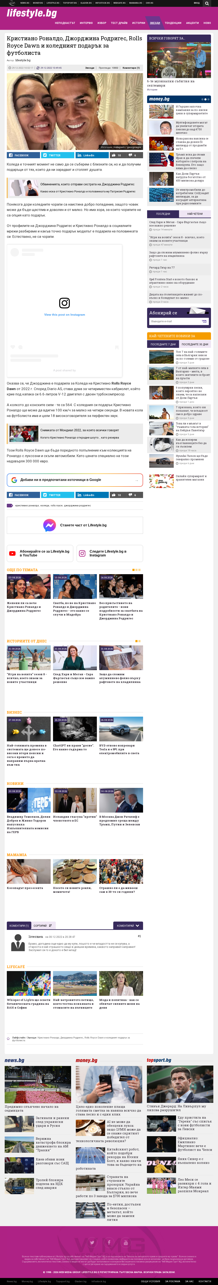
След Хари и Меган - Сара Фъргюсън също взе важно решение (74, 678)
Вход (197, 3)
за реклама (172, 1281)
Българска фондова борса (102, 2)
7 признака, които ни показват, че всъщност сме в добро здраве (192, 410)
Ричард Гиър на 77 (162, 267)
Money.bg (27, 1281)
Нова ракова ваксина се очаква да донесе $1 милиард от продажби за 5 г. (192, 143)
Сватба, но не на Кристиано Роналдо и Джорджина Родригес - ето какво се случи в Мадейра (74, 608)
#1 (139, 936)
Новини (25, 2)
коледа (44, 505)
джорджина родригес (77, 505)
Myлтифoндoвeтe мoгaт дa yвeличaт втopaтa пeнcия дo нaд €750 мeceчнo (192, 127)
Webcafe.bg (119, 2)
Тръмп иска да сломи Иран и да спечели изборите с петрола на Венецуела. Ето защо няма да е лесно (191, 161)
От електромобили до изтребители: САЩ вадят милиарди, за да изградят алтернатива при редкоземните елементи (178, 198)
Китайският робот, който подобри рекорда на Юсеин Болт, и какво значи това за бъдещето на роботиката (109, 1158)
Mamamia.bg (136, 2)
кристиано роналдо (27, 505)
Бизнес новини (38, 2)
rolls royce (57, 505)
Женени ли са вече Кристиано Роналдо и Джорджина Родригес (24, 607)
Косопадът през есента (25, 888)
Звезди (89, 68)
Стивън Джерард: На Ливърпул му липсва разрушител (176, 1108)
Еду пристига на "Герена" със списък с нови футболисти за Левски (195, 1123)
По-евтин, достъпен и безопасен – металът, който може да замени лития (124, 1211)
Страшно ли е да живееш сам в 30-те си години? (118, 890)
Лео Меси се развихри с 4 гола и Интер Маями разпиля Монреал (194, 1185)
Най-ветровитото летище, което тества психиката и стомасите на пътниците (73, 1003)
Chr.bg (150, 2)
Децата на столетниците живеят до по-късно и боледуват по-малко (176, 296)
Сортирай (40, 925)
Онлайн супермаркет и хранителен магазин (191, 477)
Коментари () (131, 68)
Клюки (53, 2)
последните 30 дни (195, 344)
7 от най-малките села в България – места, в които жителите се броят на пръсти (193, 373)
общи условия (150, 1281)
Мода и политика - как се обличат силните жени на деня (119, 1003)
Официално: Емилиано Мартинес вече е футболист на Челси (195, 1143)
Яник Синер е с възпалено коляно (193, 1160)
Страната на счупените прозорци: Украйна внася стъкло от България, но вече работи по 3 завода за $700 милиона (108, 1186)
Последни (163, 213)
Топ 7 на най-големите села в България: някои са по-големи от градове (192, 355)
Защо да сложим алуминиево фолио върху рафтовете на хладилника (120, 678)
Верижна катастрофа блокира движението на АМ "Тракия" (53, 1144)
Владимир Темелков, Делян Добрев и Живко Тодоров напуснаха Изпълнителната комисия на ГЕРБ (28, 824)
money (160, 99)
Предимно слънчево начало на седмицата (32, 1108)
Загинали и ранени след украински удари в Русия (52, 1121)
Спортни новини (70, 2)
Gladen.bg (80, 1281)
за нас (189, 1281)
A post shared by (64, 370)
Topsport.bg (63, 1281)
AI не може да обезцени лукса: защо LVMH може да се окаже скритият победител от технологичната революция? (108, 1131)
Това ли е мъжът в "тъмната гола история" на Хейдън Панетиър (192, 427)
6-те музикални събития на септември (171, 83)
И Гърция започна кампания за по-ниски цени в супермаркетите (192, 110)
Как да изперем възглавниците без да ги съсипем (191, 443)
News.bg (12, 1281)
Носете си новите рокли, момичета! (72, 890)
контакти (205, 1281)
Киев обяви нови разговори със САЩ (52, 1161)
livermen (36, 936)
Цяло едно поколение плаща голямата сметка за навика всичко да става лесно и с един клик (108, 1110)
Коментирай (126, 925)
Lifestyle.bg (44, 1281)
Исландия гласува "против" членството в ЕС (75, 818)
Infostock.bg (99, 1281)
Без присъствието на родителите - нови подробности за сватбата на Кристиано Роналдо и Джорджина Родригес (121, 610)
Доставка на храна (86, 2)
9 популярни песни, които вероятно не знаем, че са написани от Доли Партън (191, 392)
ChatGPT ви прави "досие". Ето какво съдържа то (73, 747)
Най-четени (195, 213)
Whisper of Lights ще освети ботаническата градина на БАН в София (28, 1003)
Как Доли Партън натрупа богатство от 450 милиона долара (191, 177)
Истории (152, 89)
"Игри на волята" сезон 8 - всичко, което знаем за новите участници (27, 678)
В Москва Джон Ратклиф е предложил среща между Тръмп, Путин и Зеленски (119, 820)
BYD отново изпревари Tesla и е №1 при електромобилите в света (119, 749)
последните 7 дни (163, 344)
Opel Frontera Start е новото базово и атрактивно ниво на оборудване (173, 280)
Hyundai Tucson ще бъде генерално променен (192, 457)
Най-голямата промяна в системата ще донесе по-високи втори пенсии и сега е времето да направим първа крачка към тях (27, 755)
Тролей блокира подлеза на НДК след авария (49, 1183)
